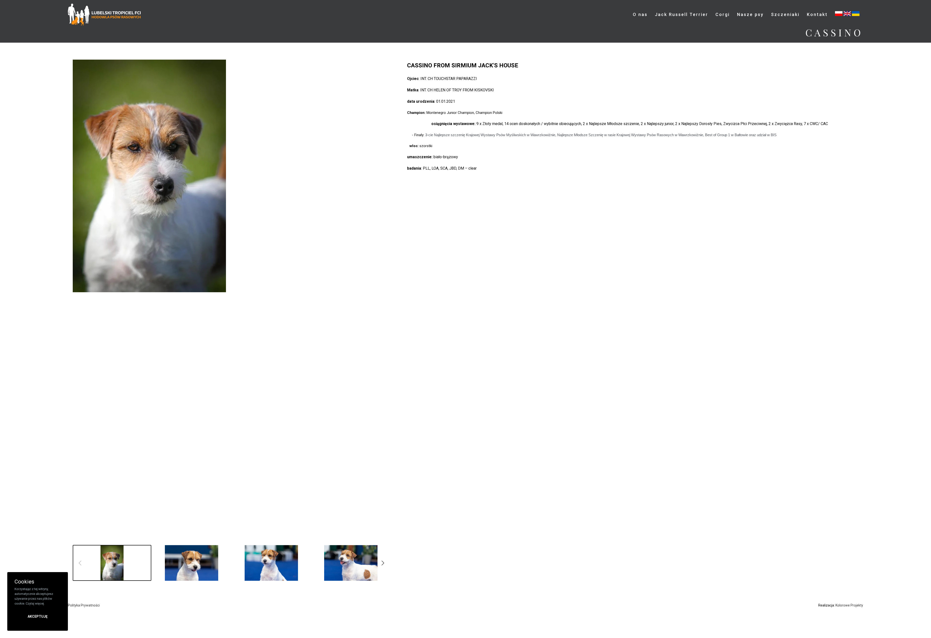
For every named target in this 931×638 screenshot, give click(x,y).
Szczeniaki (785, 14)
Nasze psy (750, 14)
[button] (383, 563)
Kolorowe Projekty (849, 605)
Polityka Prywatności (84, 605)
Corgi (722, 14)
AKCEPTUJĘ (38, 616)
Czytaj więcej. (35, 603)
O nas (640, 14)
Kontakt (817, 14)
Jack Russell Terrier (681, 14)
